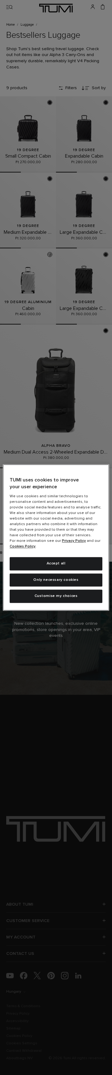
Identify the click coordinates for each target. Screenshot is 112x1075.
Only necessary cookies (55, 580)
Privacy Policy (74, 541)
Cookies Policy (22, 546)
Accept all (56, 563)
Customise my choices (56, 596)
